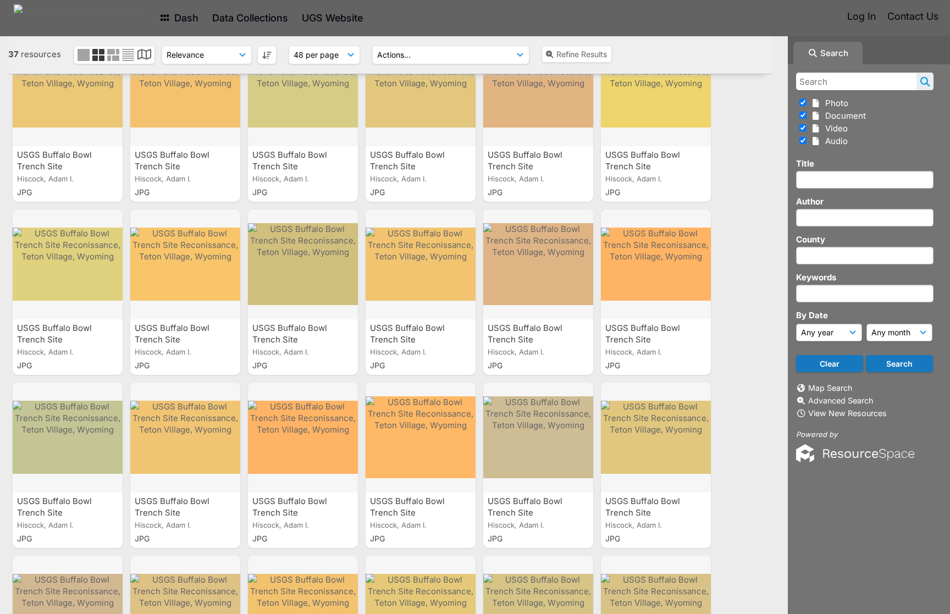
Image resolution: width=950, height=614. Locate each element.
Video (834, 128)
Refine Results (581, 54)
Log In (861, 16)
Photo (834, 103)
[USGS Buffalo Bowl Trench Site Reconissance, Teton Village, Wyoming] (68, 91)
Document (843, 115)
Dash (185, 18)
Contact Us (912, 16)
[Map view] (144, 56)
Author (810, 201)
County (810, 239)
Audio (834, 141)
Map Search (830, 387)
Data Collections (250, 18)
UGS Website (332, 18)
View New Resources (847, 413)
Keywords (816, 277)
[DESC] (267, 55)
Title (805, 163)
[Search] (925, 81)
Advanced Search (840, 400)
